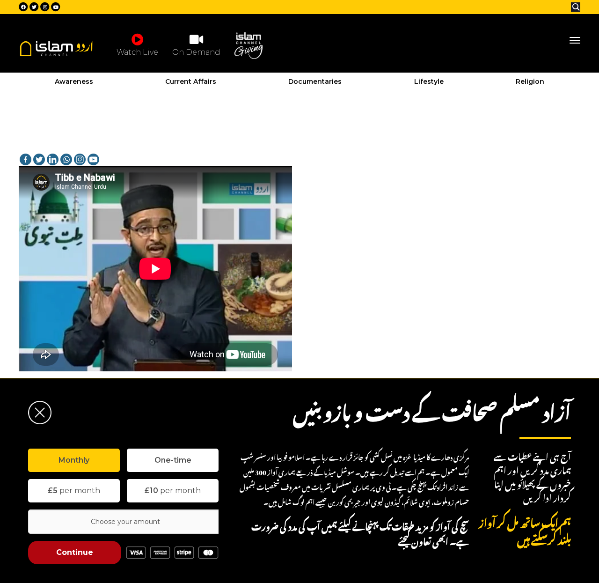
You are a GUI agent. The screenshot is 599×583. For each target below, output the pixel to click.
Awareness (74, 81)
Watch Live (137, 52)
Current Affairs (190, 81)
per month (74, 490)
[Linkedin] (52, 159)
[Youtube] (93, 159)
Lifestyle (429, 81)
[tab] (74, 460)
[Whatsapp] (66, 159)
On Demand (196, 52)
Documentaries (315, 81)
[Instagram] (80, 159)
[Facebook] (25, 159)
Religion (530, 81)
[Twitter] (39, 159)
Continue (74, 552)
